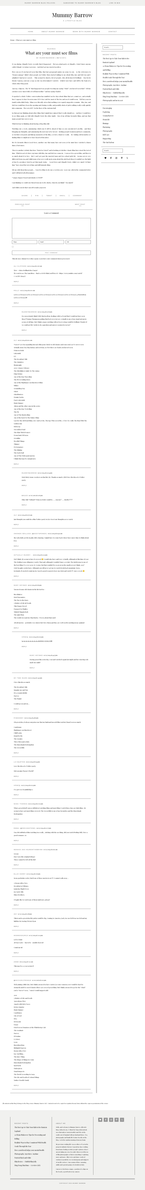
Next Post (80, 204)
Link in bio (114, 3)
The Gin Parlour (108, 142)
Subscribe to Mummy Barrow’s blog (82, 3)
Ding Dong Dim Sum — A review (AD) (116, 96)
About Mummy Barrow (53, 31)
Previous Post (22, 204)
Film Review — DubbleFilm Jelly (114, 93)
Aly (15, 340)
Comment (77, 195)
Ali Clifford (20, 266)
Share (25, 195)
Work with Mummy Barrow (86, 31)
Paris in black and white (111, 89)
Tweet (49, 195)
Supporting (107, 139)
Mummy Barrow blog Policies (40, 3)
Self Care (106, 135)
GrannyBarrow (108, 116)
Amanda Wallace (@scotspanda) (30, 533)
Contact (113, 31)
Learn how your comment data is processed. (54, 259)
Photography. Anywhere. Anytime (115, 85)
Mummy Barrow (72, 14)
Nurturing (106, 127)
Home (30, 31)
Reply (16, 281)
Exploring (106, 112)
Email (63, 195)
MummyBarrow (47, 58)
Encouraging (107, 108)
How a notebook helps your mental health (117, 81)
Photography (107, 131)
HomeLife (106, 119)
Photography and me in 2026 (113, 100)
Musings (51, 49)
